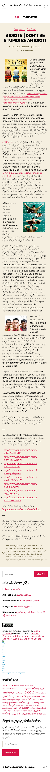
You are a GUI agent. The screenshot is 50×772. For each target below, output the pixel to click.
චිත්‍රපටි (39, 554)
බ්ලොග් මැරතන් (21, 707)
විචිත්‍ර (16, 29)
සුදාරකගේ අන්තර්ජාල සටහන (25, 5)
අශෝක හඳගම (19, 693)
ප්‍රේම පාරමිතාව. (23, 595)
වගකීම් (28, 559)
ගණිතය (43, 696)
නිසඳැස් (11, 705)
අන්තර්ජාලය (8, 692)
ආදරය (8, 554)
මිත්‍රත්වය (9, 559)
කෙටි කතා (36, 696)
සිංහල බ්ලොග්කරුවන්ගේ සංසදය (29, 714)
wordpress (26, 689)
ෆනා (34, 173)
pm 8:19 (38, 47)
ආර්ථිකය (37, 693)
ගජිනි (14, 176)
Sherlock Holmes (9, 689)
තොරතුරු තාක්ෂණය (10, 702)
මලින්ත (32, 708)
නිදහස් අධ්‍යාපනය (39, 703)
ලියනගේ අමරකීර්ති (20, 711)
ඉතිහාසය (44, 693)
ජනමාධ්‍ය (24, 700)
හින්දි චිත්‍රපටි (31, 29)
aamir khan (10, 546)
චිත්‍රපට (33, 554)
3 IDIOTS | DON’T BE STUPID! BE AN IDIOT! (25, 38)
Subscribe (10, 752)
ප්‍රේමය (23, 705)
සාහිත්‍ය (6, 713)
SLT (19, 689)
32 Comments (27, 50)
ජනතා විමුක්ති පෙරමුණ (14, 700)
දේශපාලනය (26, 702)
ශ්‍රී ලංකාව (37, 711)
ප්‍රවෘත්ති (18, 705)
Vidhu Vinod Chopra (20, 551)
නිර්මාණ (4, 705)
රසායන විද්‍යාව (41, 708)
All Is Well (20, 546)
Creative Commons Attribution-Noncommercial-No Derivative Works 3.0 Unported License (23, 636)
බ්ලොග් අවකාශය (7, 708)
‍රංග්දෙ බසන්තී (24, 173)
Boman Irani (30, 546)
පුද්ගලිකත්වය (30, 705)
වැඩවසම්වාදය (37, 559)
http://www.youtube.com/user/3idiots (21, 509)
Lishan (5, 589)
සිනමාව (22, 29)
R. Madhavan (29, 548)
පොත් (37, 705)
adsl (31, 686)
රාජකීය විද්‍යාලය (7, 711)
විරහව (30, 711)
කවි (24, 696)
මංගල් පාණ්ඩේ (9, 173)
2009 (4, 686)
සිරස (44, 714)
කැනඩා (16, 589)
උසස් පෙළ (16, 554)
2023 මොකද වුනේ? (29, 600)
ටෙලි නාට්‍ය (40, 700)
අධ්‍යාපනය (33, 551)
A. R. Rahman (14, 686)
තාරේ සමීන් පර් (18, 557)
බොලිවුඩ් (28, 557)
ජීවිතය (8, 557)
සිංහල (14, 714)
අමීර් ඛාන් (7, 142)
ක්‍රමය (23, 554)
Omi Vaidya (18, 548)
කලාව (18, 696)
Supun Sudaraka (22, 47)
